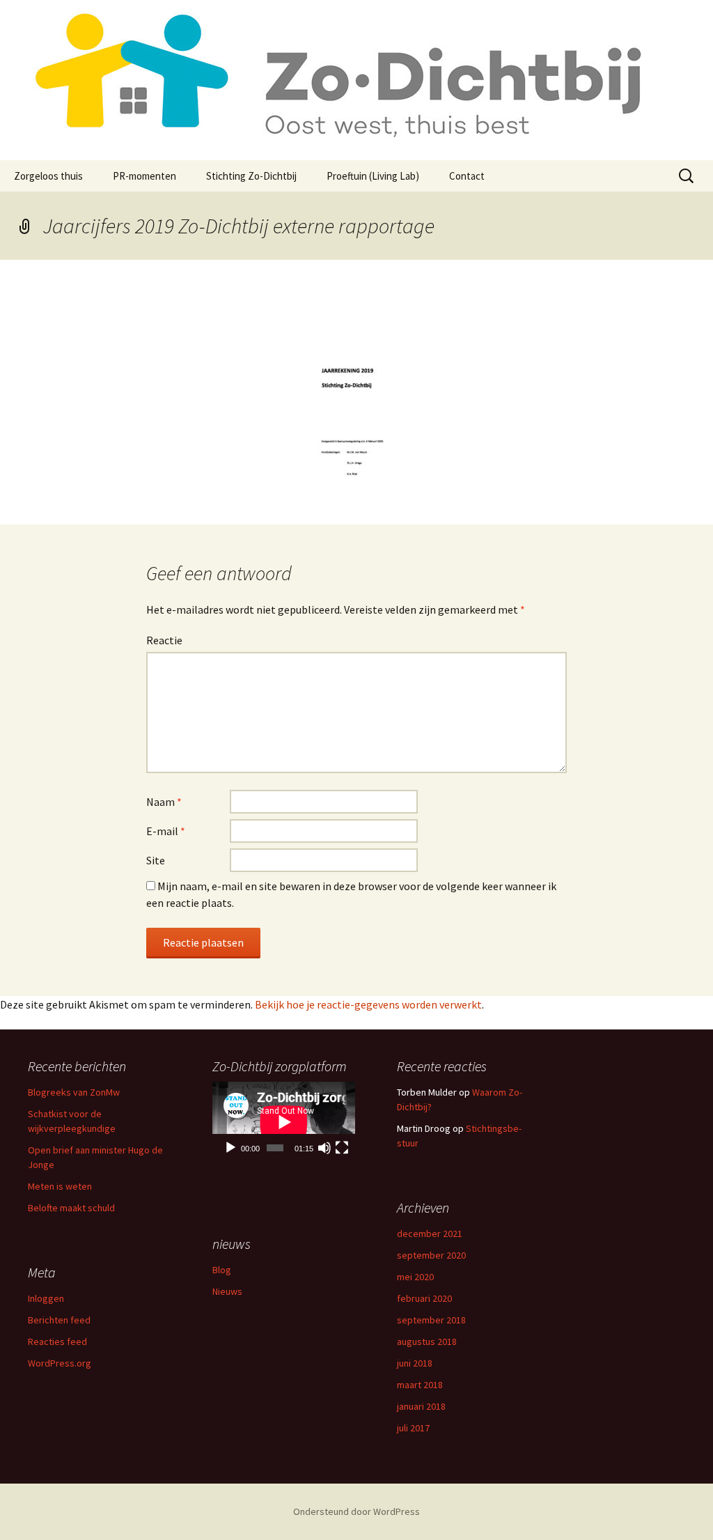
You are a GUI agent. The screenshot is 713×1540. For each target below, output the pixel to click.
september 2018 (431, 1320)
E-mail (165, 831)
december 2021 (429, 1233)
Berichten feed (59, 1320)
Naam (164, 802)
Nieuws (227, 1291)
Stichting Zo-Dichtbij (251, 175)
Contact (467, 175)
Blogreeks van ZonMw (74, 1092)
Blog (221, 1269)
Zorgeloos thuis (48, 175)
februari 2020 (424, 1298)
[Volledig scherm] (342, 1148)
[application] (283, 1122)
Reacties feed (57, 1341)
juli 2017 (413, 1428)
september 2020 (431, 1255)
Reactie (164, 640)
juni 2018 (414, 1363)
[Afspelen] (230, 1148)
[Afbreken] (324, 1148)
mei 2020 (415, 1276)
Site (155, 860)
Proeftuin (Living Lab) (373, 175)
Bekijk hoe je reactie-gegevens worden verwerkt (368, 1004)
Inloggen (46, 1298)
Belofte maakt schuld (71, 1207)
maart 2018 (420, 1384)
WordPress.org (59, 1363)
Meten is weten (60, 1186)
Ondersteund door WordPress (356, 1511)
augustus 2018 (427, 1341)
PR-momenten (144, 175)
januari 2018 (421, 1406)
